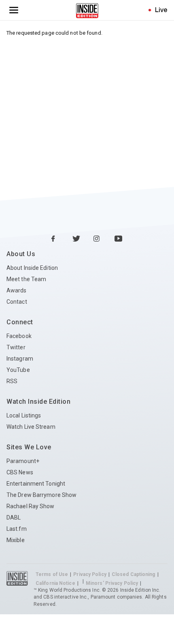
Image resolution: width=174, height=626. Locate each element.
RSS (11, 381)
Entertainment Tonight (35, 483)
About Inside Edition (32, 268)
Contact (16, 301)
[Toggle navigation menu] (13, 10)
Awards (16, 290)
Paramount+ (22, 461)
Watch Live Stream (30, 427)
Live (161, 9)
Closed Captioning (133, 574)
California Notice (55, 583)
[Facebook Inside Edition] (55, 239)
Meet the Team (26, 279)
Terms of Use (52, 574)
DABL (13, 517)
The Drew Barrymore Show (41, 495)
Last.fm (16, 529)
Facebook (19, 336)
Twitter (15, 347)
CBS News (19, 472)
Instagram (19, 358)
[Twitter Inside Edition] (76, 239)
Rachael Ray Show (30, 506)
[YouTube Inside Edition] (119, 239)
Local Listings (23, 415)
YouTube (18, 370)
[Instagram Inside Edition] (97, 239)
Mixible (15, 540)
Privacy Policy (89, 574)
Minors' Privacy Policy (112, 583)
